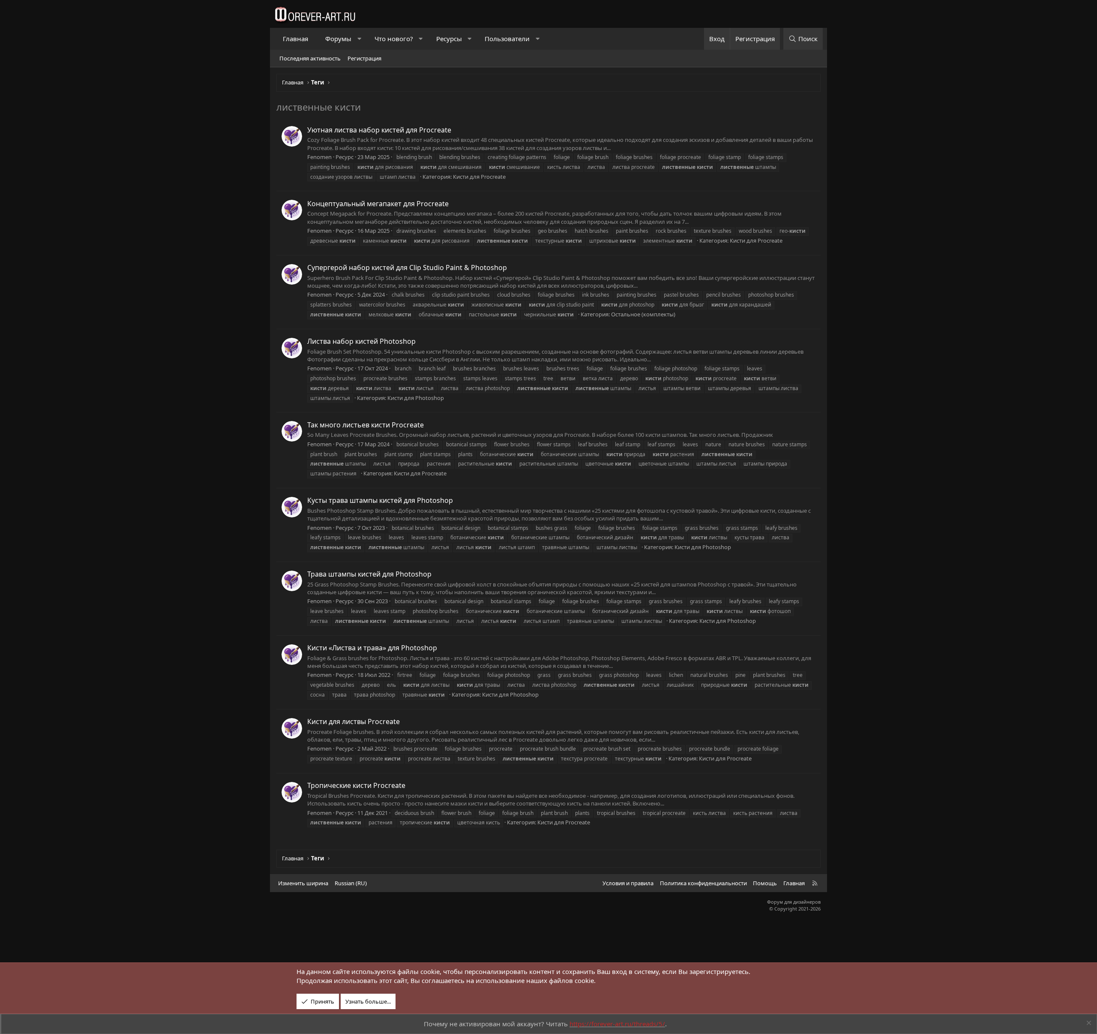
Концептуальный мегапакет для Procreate (378, 203)
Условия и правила (627, 883)
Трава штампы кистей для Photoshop (369, 574)
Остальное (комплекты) (643, 314)
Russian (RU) (351, 883)
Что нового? (394, 38)
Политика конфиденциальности (703, 883)
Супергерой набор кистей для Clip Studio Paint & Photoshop (407, 267)
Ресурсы (449, 38)
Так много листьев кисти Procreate (365, 425)
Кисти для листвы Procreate (353, 721)
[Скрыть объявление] (1087, 1023)
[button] (359, 39)
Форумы (338, 38)
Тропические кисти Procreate (356, 785)
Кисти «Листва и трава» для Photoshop (372, 647)
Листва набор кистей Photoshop (361, 341)
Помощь (765, 883)
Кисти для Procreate (479, 176)
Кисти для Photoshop (415, 398)
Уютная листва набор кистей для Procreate (379, 130)
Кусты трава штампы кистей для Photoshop (380, 500)
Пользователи (507, 38)
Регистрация (364, 58)
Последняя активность (310, 58)
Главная (295, 38)
